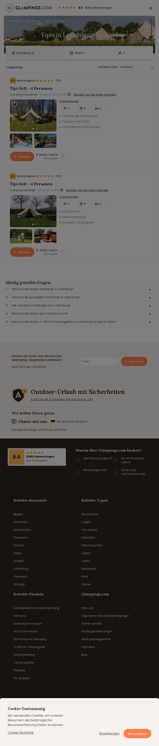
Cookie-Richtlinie (21, 732)
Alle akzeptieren (137, 733)
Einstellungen (109, 733)
